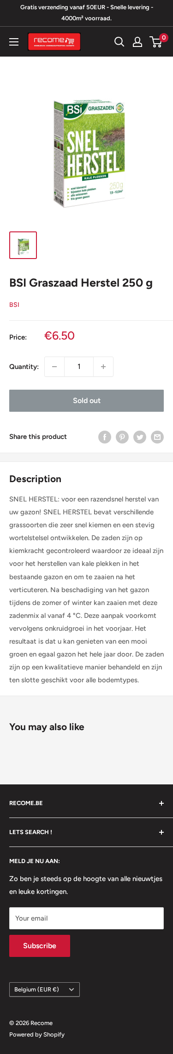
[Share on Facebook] (104, 436)
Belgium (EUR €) (36, 989)
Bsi (14, 305)
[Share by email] (157, 436)
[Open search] (119, 42)
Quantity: (24, 367)
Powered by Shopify (37, 1034)
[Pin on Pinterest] (122, 436)
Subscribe (39, 945)
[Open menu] (13, 42)
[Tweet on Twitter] (139, 436)
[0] (156, 41)
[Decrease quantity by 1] (54, 366)
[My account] (137, 42)
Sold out (87, 400)
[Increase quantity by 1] (103, 366)
